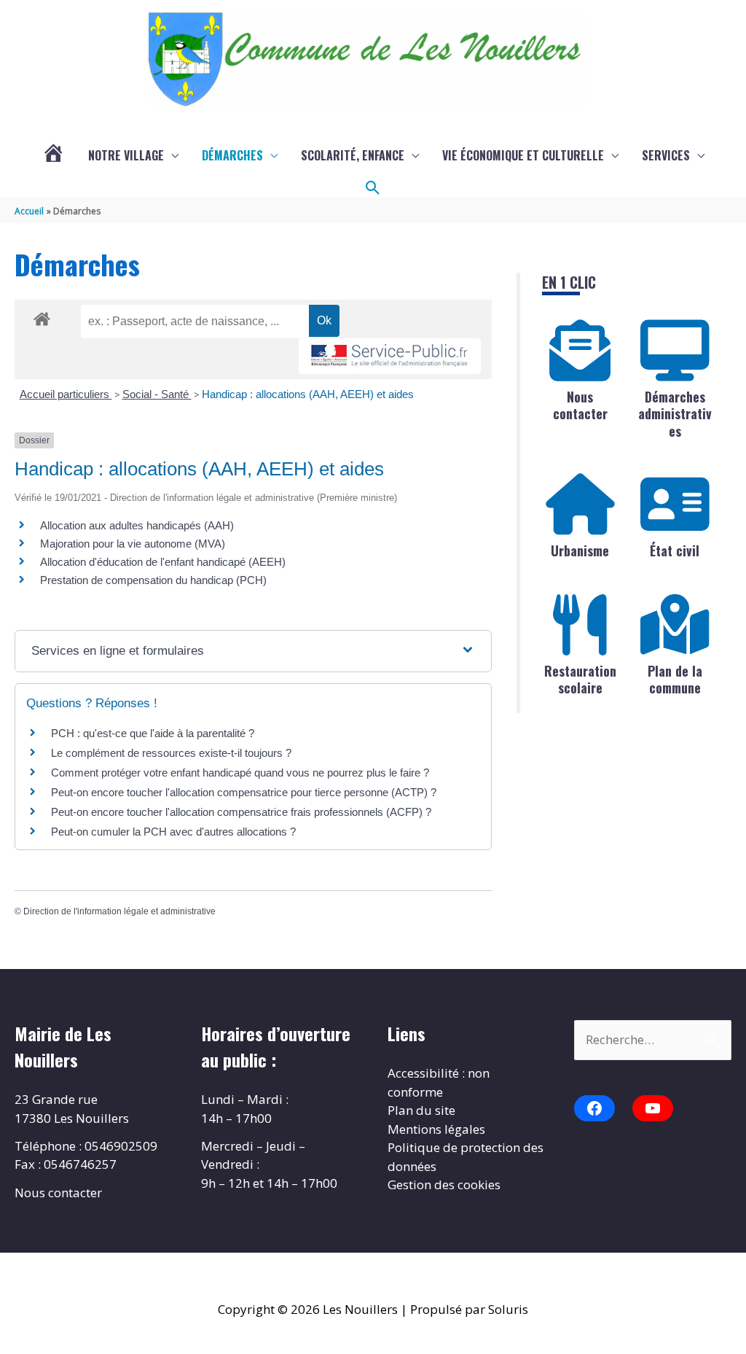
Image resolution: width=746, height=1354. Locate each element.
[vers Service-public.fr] (390, 356)
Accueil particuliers (66, 394)
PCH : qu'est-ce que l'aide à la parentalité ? (152, 733)
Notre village (126, 155)
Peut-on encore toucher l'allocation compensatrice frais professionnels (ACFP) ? (241, 812)
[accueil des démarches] (41, 316)
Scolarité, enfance (352, 155)
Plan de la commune (675, 679)
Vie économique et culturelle (523, 155)
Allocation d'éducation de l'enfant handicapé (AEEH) (163, 562)
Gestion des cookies (444, 1184)
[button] (373, 188)
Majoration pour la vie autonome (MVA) (132, 543)
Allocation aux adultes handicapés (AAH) (137, 525)
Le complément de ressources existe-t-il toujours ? (171, 753)
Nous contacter (580, 405)
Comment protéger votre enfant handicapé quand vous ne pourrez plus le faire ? (240, 772)
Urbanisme (580, 550)
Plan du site (421, 1110)
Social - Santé (157, 394)
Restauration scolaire (580, 679)
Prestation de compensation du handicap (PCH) (153, 580)
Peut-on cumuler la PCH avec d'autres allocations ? (173, 831)
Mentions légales (436, 1129)
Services (666, 155)
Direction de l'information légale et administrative (119, 911)
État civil (674, 550)
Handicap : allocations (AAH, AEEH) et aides (308, 394)
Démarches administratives (675, 413)
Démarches (232, 155)
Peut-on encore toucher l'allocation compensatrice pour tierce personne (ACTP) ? (243, 792)
